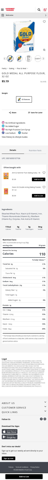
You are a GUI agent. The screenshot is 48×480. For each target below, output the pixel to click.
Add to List (38, 179)
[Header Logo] (9, 9)
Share (14, 112)
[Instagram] (45, 419)
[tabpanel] (24, 249)
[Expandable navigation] (2, 9)
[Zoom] (44, 50)
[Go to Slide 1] (10, 58)
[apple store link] (9, 433)
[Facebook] (41, 419)
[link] (35, 112)
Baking (11, 68)
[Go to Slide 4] (37, 58)
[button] (39, 10)
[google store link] (9, 438)
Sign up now (8, 458)
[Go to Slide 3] (28, 58)
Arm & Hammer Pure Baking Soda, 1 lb (26, 173)
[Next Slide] (43, 58)
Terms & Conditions (22, 467)
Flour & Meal (21, 68)
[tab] (13, 150)
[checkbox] (44, 21)
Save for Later (36, 112)
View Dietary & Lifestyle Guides (15, 137)
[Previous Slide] (4, 58)
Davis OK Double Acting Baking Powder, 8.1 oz (27, 188)
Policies (11, 467)
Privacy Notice (34, 467)
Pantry (4, 68)
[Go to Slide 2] (19, 58)
